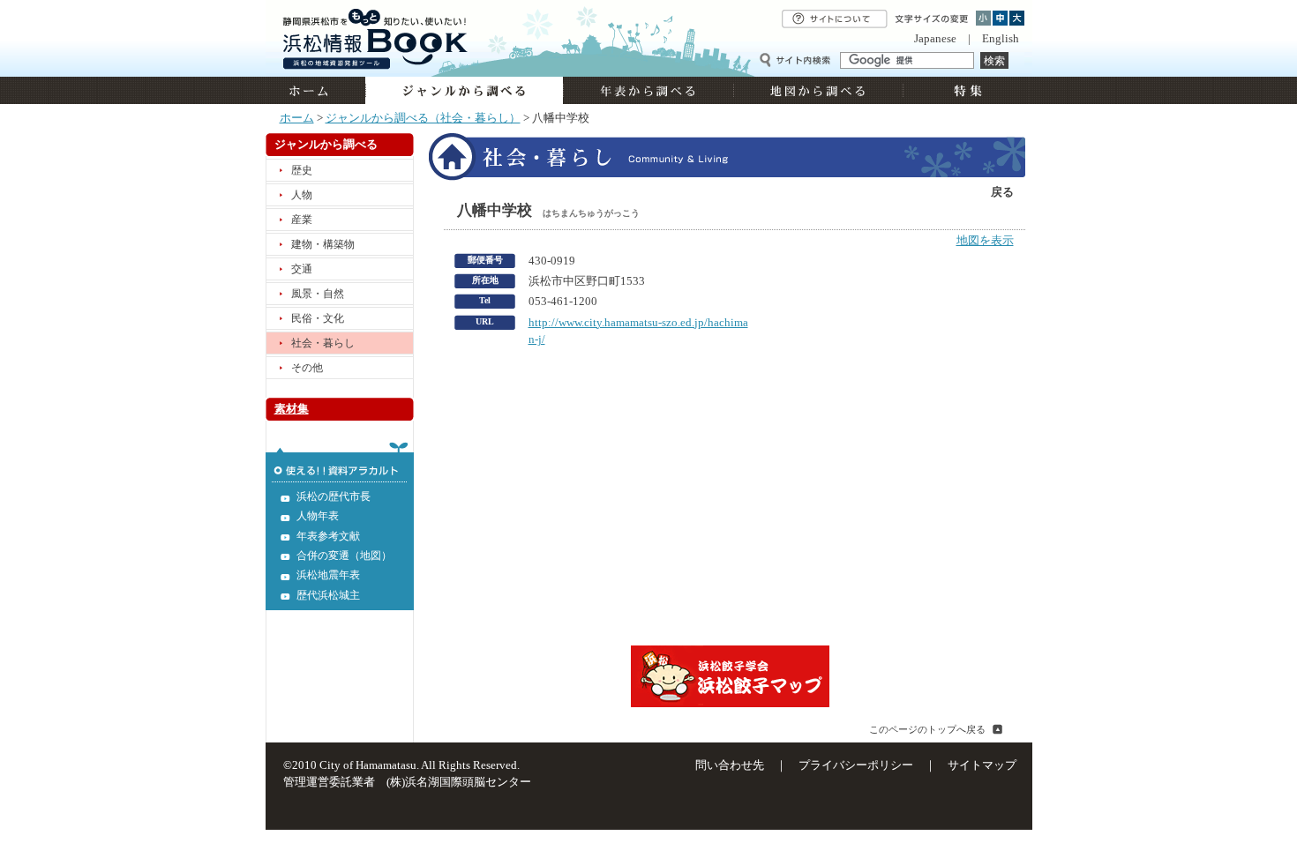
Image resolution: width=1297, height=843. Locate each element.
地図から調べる (818, 90)
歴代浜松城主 (328, 595)
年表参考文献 (328, 536)
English (1000, 39)
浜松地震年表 (328, 575)
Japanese (935, 39)
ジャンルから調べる (464, 90)
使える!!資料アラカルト (340, 462)
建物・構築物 (323, 244)
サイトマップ (982, 765)
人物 (301, 195)
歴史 (301, 170)
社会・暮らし (323, 343)
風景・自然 (317, 293)
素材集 (291, 409)
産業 (301, 219)
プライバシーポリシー (855, 765)
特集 (966, 90)
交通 (301, 269)
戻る (1002, 192)
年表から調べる (648, 90)
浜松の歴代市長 (333, 496)
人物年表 (317, 516)
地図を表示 (985, 241)
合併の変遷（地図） (344, 555)
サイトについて (835, 19)
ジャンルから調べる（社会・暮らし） (423, 118)
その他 (307, 367)
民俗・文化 (317, 318)
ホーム (315, 90)
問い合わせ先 (729, 765)
